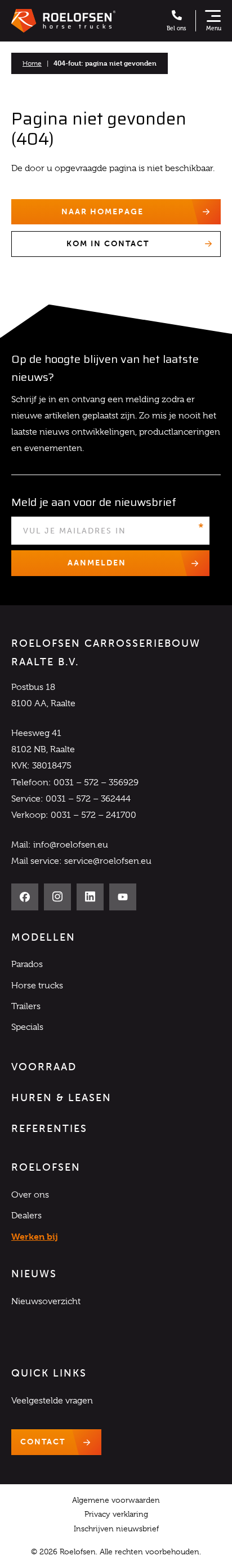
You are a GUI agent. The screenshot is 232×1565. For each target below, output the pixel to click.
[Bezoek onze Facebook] (24, 896)
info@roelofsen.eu (70, 845)
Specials (27, 1027)
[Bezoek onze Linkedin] (90, 896)
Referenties (49, 1128)
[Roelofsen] (63, 21)
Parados (27, 964)
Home (32, 63)
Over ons (30, 1195)
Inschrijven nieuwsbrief (116, 1528)
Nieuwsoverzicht (46, 1301)
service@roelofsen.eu (107, 861)
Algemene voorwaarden (116, 1499)
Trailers (26, 1006)
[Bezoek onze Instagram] (57, 896)
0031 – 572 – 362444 (88, 799)
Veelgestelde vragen (52, 1401)
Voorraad (44, 1067)
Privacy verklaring (116, 1513)
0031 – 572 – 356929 (96, 782)
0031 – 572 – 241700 (93, 815)
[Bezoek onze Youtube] (122, 896)
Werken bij (34, 1236)
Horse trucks (37, 986)
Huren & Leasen (61, 1098)
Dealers (26, 1215)
